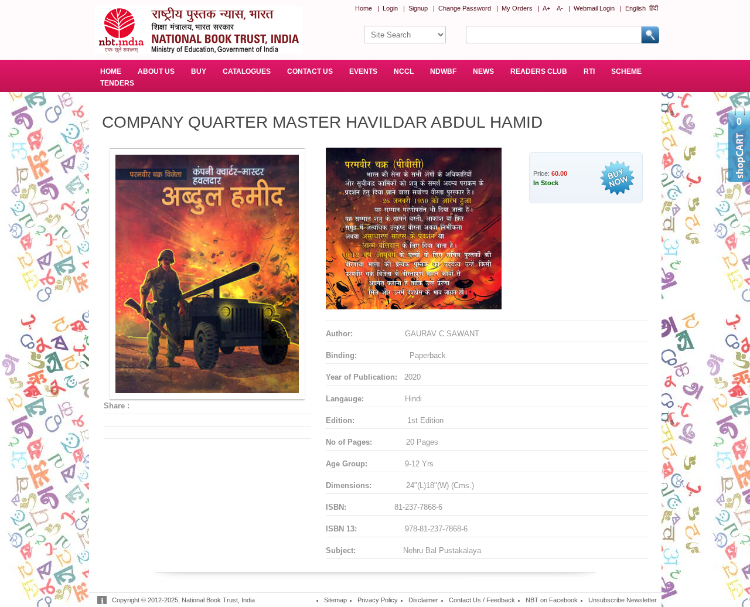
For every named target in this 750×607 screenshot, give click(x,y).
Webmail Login (594, 8)
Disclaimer (423, 599)
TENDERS (117, 83)
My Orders (517, 8)
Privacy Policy (377, 599)
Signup (418, 8)
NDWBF (443, 71)
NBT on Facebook (552, 599)
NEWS (483, 71)
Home (363, 8)
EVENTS (363, 71)
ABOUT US (156, 71)
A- (560, 8)
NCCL (404, 71)
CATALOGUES (247, 71)
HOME (110, 71)
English (635, 8)
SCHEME (626, 71)
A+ (546, 8)
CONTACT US (310, 71)
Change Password (464, 8)
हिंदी (653, 8)
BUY (198, 71)
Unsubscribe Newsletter (622, 599)
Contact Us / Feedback (482, 599)
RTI (589, 71)
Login (390, 8)
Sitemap (335, 599)
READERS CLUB (538, 71)
